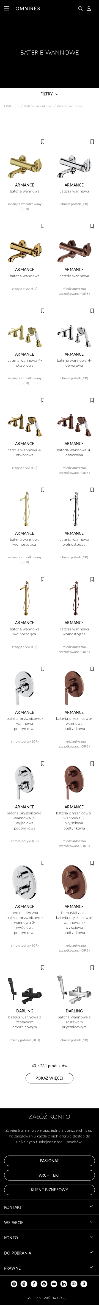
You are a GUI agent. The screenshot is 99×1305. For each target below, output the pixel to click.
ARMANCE (24, 185)
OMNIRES (11, 106)
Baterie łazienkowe (38, 106)
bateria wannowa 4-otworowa (24, 363)
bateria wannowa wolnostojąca (25, 542)
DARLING (24, 1011)
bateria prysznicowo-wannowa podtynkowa (25, 723)
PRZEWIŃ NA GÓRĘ (51, 1298)
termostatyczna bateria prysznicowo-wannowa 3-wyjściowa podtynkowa (25, 922)
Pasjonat (49, 1160)
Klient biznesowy (49, 1189)
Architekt (49, 1175)
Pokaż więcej (49, 1078)
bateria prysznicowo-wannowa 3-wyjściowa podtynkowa (25, 821)
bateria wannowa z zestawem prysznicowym (24, 1022)
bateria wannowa (25, 191)
